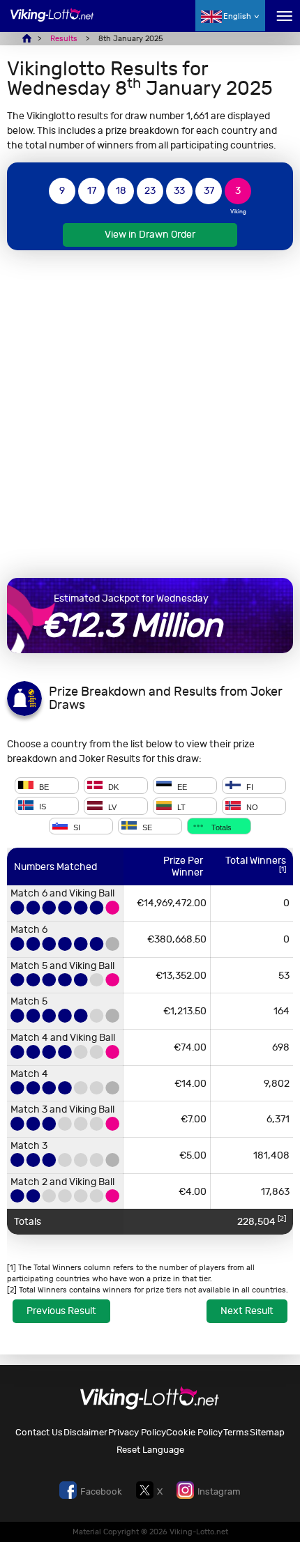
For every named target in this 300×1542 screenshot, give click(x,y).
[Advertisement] (150, 414)
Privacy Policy (137, 1432)
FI (248, 786)
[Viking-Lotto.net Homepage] (52, 23)
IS (41, 807)
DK (112, 786)
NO (251, 807)
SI (75, 827)
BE (43, 786)
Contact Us (39, 1432)
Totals (220, 827)
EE (181, 786)
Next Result (246, 1311)
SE (146, 827)
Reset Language (150, 1449)
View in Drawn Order (150, 235)
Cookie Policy (194, 1432)
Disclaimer (85, 1432)
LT (180, 807)
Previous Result (61, 1311)
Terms (236, 1432)
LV (111, 807)
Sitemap (267, 1432)
